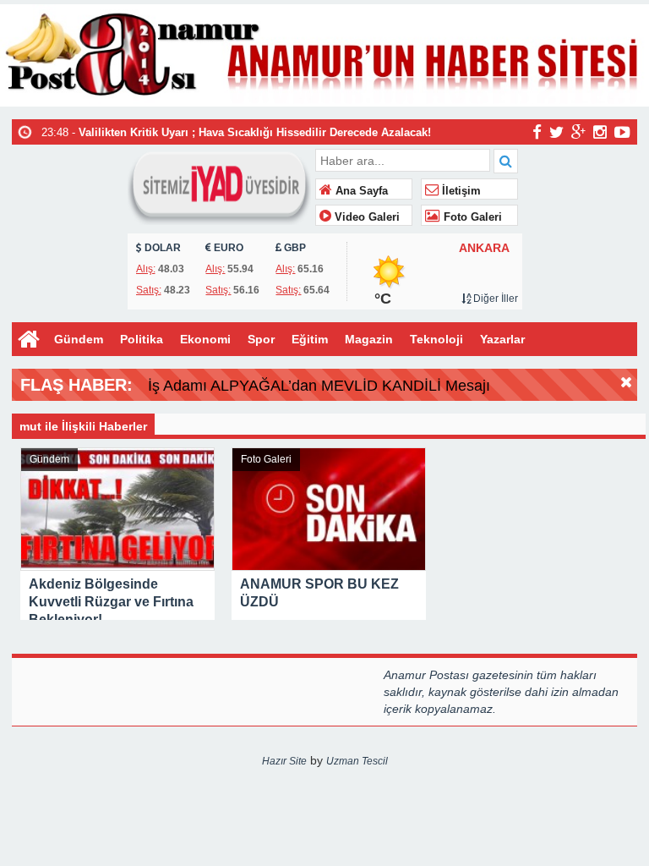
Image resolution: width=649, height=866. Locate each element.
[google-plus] (578, 131)
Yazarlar (502, 339)
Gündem (78, 339)
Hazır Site (284, 761)
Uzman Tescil (357, 761)
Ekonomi (205, 339)
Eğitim (310, 339)
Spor (261, 339)
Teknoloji (436, 339)
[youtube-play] (622, 131)
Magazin (369, 339)
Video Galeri (365, 217)
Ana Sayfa (360, 191)
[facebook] (537, 131)
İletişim (460, 191)
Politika (141, 339)
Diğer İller (494, 298)
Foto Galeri (471, 217)
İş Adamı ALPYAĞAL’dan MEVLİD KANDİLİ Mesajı (319, 385)
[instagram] (600, 131)
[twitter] (556, 131)
